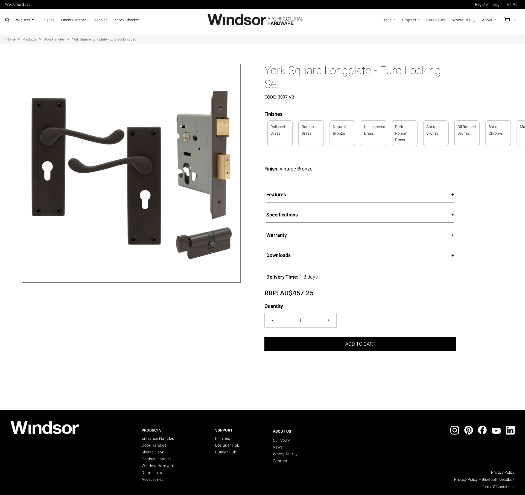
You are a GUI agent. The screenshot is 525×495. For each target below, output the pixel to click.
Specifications (282, 215)
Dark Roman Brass (401, 133)
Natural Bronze (339, 130)
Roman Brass (308, 130)
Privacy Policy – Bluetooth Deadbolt (484, 479)
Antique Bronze (432, 130)
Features (276, 194)
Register (482, 4)
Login (498, 4)
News (278, 447)
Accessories (153, 479)
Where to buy (285, 454)
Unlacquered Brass (374, 130)
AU (515, 4)
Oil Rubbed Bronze (466, 130)
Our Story (281, 440)
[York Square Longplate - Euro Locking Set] (131, 67)
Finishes (222, 438)
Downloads (278, 255)
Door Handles (154, 445)
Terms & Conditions (498, 486)
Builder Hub (226, 452)
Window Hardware (159, 466)
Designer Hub (227, 445)
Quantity (273, 306)
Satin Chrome (495, 130)
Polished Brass (277, 130)
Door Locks (152, 472)
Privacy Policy (503, 472)
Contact (280, 461)
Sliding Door (153, 452)
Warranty (276, 235)
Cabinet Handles (157, 459)
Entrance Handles (158, 438)
